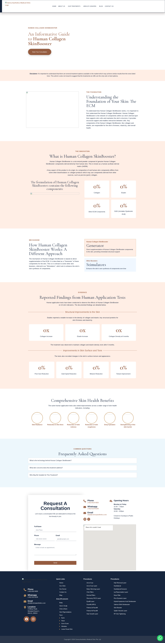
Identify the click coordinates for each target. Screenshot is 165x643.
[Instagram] (88, 519)
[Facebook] (84, 519)
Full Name (37, 526)
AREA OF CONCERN (89, 6)
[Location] (25, 607)
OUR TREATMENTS (74, 6)
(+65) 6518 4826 (93, 502)
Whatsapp (92, 506)
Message (37, 544)
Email (58, 535)
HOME (54, 6)
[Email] (84, 513)
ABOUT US (61, 6)
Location (32, 607)
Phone (36, 535)
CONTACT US (109, 6)
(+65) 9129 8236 (93, 508)
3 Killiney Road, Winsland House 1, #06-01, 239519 (33, 611)
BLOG (101, 6)
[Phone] (84, 501)
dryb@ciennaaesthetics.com (97, 514)
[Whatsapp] (84, 507)
